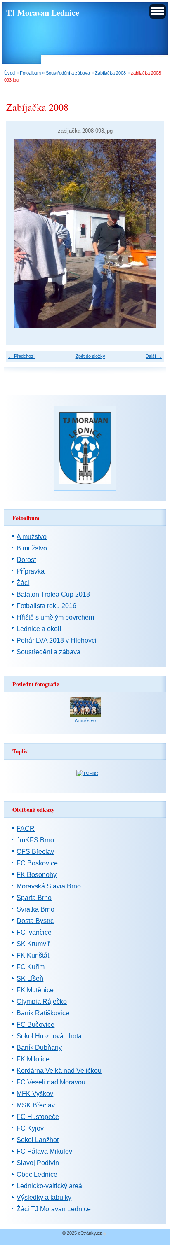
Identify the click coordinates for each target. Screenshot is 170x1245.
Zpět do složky (90, 356)
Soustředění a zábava (68, 72)
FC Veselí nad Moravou (51, 1082)
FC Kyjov (30, 1128)
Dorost (26, 559)
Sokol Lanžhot (38, 1139)
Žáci (23, 582)
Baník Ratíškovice (43, 1013)
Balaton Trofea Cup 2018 (53, 594)
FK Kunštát (33, 955)
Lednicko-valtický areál (50, 1185)
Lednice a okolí (39, 628)
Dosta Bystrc (35, 920)
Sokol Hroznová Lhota (49, 1036)
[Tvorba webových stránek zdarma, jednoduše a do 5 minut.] (105, 1234)
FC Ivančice (34, 932)
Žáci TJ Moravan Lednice (54, 1208)
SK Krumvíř (33, 943)
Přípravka (31, 571)
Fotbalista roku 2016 (46, 605)
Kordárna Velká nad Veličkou (59, 1070)
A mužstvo (32, 536)
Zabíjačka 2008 (110, 72)
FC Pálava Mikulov (44, 1151)
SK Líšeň (30, 978)
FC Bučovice (35, 1024)
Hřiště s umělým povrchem (55, 617)
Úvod (9, 72)
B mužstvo (32, 548)
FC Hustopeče (38, 1116)
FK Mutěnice (35, 989)
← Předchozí (21, 356)
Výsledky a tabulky (44, 1197)
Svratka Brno (35, 909)
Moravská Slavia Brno (49, 886)
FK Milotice (33, 1059)
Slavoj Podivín (38, 1162)
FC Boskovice (37, 863)
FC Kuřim (31, 966)
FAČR (26, 828)
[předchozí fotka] (19, 233)
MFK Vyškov (35, 1093)
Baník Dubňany (39, 1047)
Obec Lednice (37, 1174)
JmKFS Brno (35, 840)
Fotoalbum (30, 72)
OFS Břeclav (35, 851)
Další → (154, 356)
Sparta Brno (34, 897)
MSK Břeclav (36, 1105)
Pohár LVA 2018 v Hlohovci (57, 640)
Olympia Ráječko (42, 1001)
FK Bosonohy (37, 874)
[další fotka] (150, 233)
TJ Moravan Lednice (42, 12)
